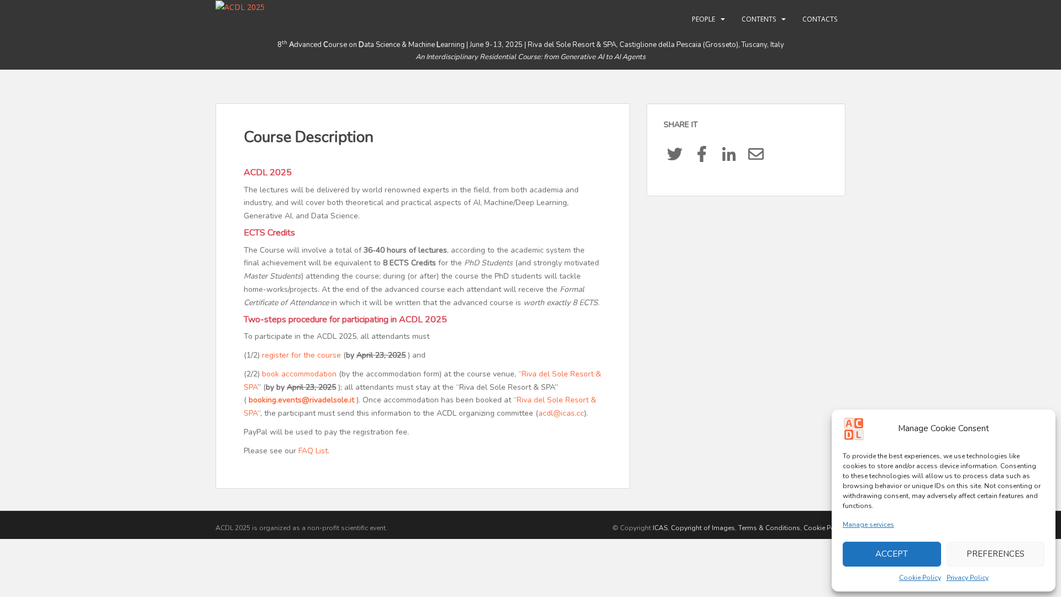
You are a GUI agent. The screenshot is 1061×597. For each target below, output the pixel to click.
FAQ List (313, 451)
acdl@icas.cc (561, 413)
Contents (759, 19)
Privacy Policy (968, 577)
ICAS (660, 527)
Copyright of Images (703, 527)
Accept (891, 553)
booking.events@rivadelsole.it (301, 400)
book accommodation (299, 374)
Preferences (996, 553)
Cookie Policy (920, 577)
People (703, 19)
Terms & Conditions (769, 527)
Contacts (819, 19)
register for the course (301, 355)
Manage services (868, 524)
